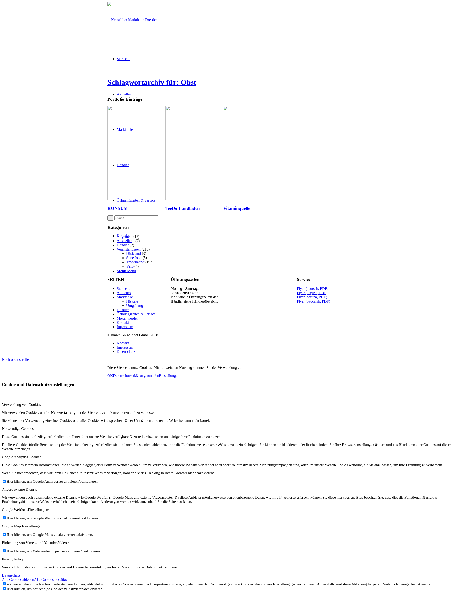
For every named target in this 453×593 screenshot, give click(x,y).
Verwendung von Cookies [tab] (21, 405)
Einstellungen (169, 376)
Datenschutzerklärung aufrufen (136, 376)
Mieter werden (127, 318)
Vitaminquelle (236, 208)
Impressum (125, 327)
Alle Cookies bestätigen (51, 579)
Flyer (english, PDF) (312, 293)
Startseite (123, 289)
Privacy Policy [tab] (13, 559)
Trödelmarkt (135, 262)
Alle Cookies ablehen (18, 579)
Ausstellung (125, 241)
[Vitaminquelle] (281, 199)
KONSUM (117, 208)
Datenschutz (11, 575)
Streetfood (134, 258)
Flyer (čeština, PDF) (312, 297)
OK (110, 376)
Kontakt (123, 323)
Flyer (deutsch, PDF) (312, 289)
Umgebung (134, 306)
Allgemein (124, 237)
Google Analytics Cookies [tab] (21, 457)
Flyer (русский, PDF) (313, 301)
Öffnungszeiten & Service (136, 314)
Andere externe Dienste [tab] (19, 489)
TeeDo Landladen (182, 208)
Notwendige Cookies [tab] (18, 429)
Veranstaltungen (129, 249)
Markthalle (125, 297)
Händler (123, 245)
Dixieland (133, 253)
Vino (130, 266)
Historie (132, 301)
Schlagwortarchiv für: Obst (151, 82)
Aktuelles (124, 293)
